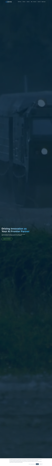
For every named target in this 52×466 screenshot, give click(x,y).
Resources (34, 1)
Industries (28, 1)
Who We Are (19, 1)
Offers (32, 1)
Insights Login (43, 1)
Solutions (24, 1)
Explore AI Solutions (7, 238)
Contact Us (39, 1)
